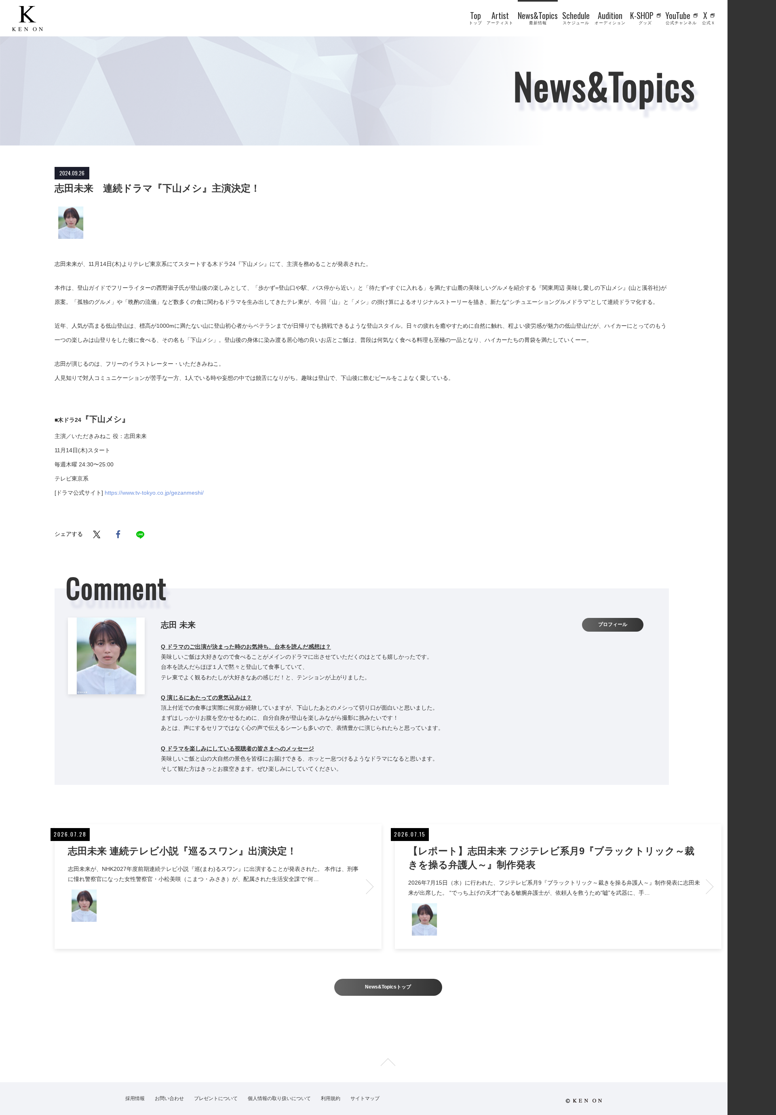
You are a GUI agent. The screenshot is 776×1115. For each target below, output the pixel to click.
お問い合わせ (169, 1098)
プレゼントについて (216, 1098)
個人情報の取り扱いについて (279, 1098)
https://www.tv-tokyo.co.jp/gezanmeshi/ (154, 492)
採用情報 (135, 1098)
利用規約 (330, 1098)
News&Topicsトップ (388, 987)
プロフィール (612, 624)
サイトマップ (365, 1098)
